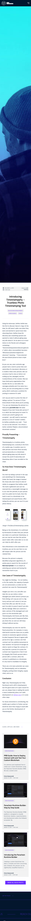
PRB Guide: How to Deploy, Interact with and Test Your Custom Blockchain (15, 758)
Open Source (12, 313)
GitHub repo (17, 695)
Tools (20, 313)
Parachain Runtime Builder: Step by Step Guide (15, 806)
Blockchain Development (15, 310)
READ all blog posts (15, 883)
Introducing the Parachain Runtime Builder (14, 855)
